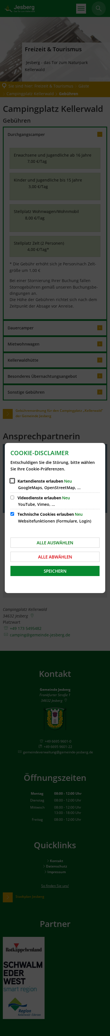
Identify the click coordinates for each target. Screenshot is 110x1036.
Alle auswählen (55, 542)
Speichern (55, 571)
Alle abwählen (55, 557)
